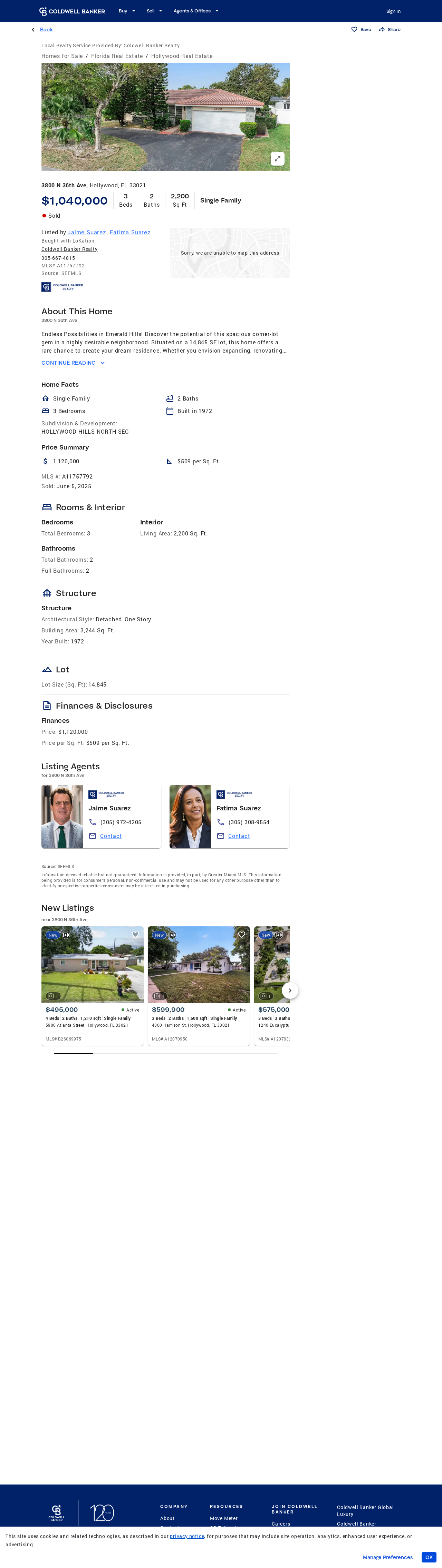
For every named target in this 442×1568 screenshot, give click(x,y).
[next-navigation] (290, 990)
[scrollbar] (165, 1053)
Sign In (393, 11)
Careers (281, 1523)
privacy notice (187, 1536)
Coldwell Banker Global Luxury (365, 1510)
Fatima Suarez (130, 232)
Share (394, 29)
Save (366, 29)
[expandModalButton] (278, 159)
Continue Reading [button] (68, 362)
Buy (123, 10)
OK (429, 1557)
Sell (150, 10)
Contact (111, 835)
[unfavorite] (135, 934)
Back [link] (46, 29)
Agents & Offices (192, 10)
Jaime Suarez (87, 232)
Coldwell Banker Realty (69, 249)
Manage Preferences (388, 1557)
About (167, 1518)
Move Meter (224, 1518)
